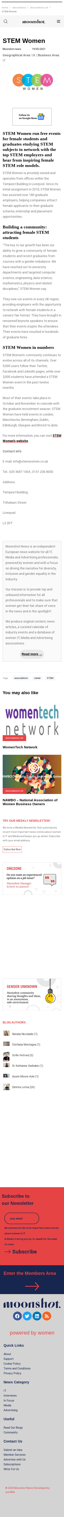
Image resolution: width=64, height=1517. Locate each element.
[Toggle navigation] (50, 21)
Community (11, 1432)
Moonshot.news (12, 49)
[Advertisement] (32, 937)
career (37, 678)
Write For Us (11, 1469)
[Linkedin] (37, 1316)
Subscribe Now (12, 849)
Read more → (32, 654)
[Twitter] (27, 1316)
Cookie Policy (12, 1363)
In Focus (9, 1400)
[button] (5, 21)
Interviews (10, 1395)
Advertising (11, 1410)
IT (5, 1390)
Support (9, 1359)
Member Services (15, 1454)
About (7, 1354)
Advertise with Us (15, 1459)
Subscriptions (12, 1464)
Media (7, 1405)
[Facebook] (17, 1316)
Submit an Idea (13, 1450)
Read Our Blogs (13, 1427)
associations (21, 678)
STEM (50, 678)
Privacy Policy (12, 1373)
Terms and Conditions (17, 1368)
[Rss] (46, 1316)
